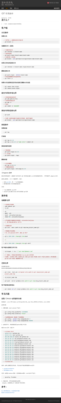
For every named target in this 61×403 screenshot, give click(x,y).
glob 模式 (8, 182)
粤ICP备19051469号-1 (30, 399)
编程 (7, 8)
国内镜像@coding (8, 370)
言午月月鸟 (7, 2)
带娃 (11, 8)
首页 (3, 8)
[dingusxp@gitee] (52, 3)
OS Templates (56, 400)
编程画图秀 (56, 8)
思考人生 (16, 8)
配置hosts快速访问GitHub (8, 392)
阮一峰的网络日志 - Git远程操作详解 (11, 390)
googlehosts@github (9, 368)
